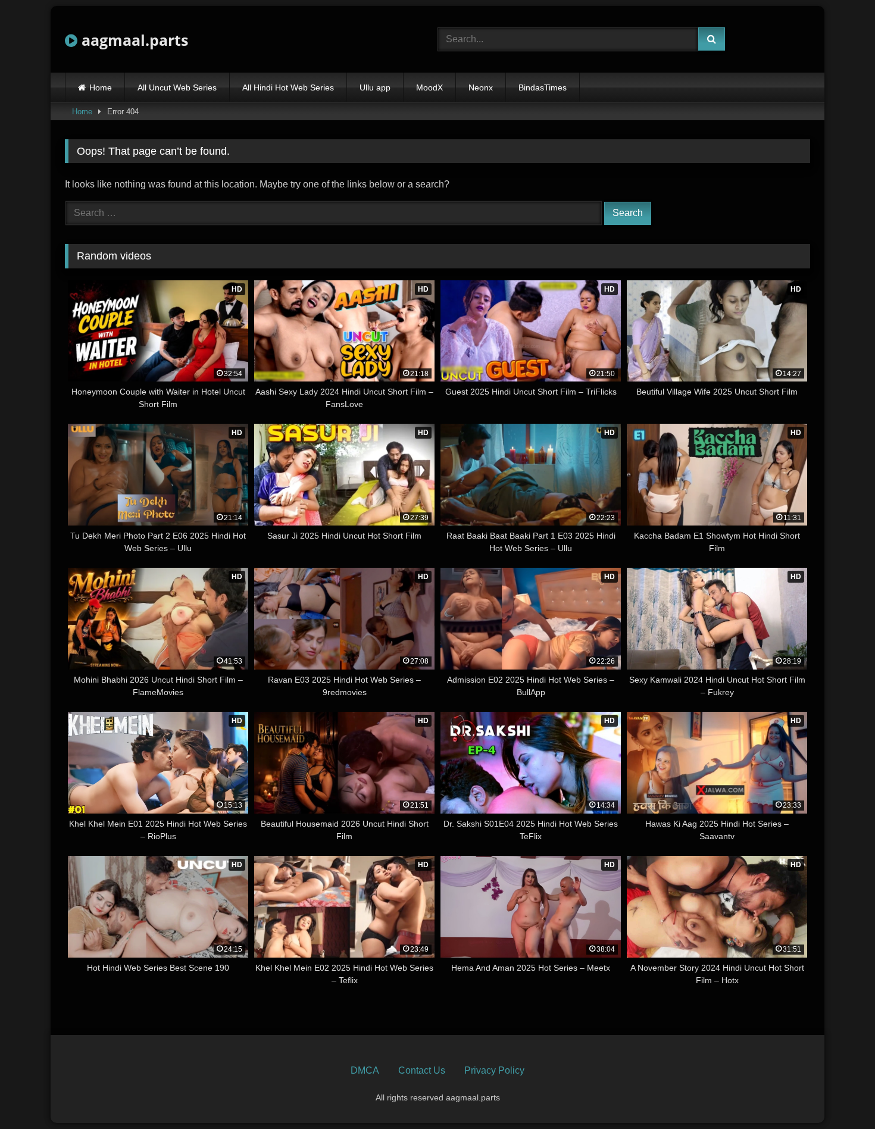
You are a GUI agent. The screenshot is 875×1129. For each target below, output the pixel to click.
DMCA (365, 1070)
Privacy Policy (494, 1070)
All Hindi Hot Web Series (288, 87)
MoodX (429, 87)
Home (100, 87)
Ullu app (375, 87)
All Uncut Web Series (177, 87)
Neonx (480, 87)
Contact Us (421, 1070)
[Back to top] (838, 1093)
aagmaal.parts (132, 40)
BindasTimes (542, 87)
